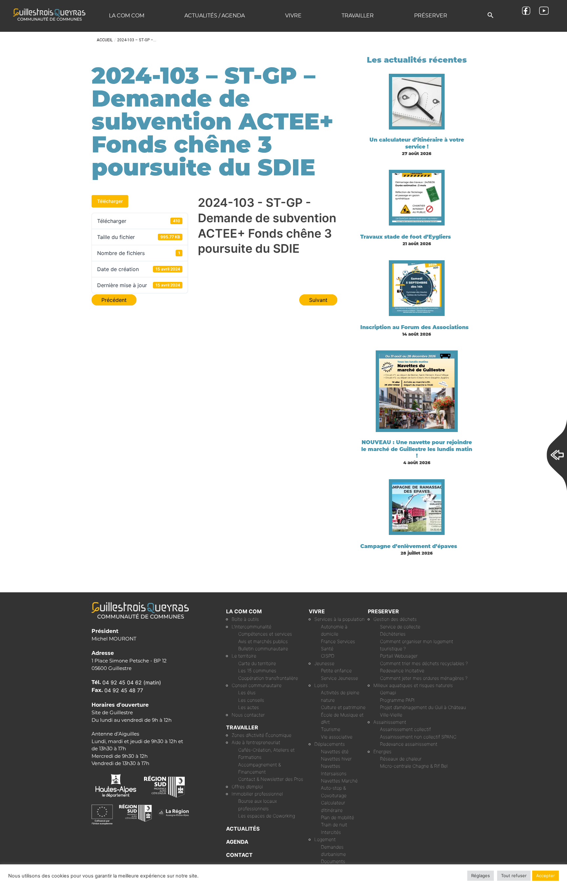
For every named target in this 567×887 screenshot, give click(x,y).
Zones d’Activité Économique (261, 735)
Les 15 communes (257, 670)
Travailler (358, 15)
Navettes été (334, 751)
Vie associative (336, 736)
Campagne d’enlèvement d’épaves (408, 546)
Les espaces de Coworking (266, 815)
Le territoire (244, 656)
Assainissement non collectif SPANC (418, 736)
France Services (338, 641)
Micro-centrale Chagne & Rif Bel (414, 766)
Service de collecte (400, 626)
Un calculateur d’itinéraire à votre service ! (416, 143)
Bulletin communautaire (263, 648)
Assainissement (389, 722)
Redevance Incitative (402, 670)
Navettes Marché (339, 780)
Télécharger (110, 201)
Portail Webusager (399, 656)
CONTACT (239, 855)
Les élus (247, 692)
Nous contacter (248, 715)
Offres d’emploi (247, 786)
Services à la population (339, 619)
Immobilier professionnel (257, 794)
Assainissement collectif (405, 729)
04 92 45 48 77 (123, 690)
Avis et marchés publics (263, 641)
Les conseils (251, 700)
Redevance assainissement (408, 744)
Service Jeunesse (339, 678)
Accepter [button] (545, 875)
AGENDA (237, 841)
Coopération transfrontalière (268, 678)
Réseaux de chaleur (401, 758)
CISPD (327, 656)
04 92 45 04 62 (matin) (131, 682)
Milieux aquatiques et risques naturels (413, 685)
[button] (490, 15)
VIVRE (317, 611)
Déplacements (329, 744)
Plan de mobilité (337, 817)
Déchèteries (393, 634)
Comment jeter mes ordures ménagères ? (424, 678)
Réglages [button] (480, 875)
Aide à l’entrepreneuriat (256, 742)
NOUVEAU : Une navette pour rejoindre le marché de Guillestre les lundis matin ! (416, 449)
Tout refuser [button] (514, 875)
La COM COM (126, 15)
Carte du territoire (257, 663)
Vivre (293, 15)
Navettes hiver (336, 758)
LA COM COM (244, 611)
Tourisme (330, 729)
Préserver (430, 15)
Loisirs (321, 685)
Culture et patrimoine (343, 707)
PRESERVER (383, 611)
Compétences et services (265, 634)
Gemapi (388, 692)
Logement (325, 839)
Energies (382, 751)
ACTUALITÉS (243, 828)
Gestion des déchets (395, 619)
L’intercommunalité (251, 626)
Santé (327, 648)
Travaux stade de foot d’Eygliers (405, 237)
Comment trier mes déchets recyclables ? (424, 663)
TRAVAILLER (242, 727)
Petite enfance (336, 670)
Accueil (105, 40)
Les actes (248, 707)
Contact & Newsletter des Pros (270, 779)
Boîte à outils (245, 619)
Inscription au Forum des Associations (414, 327)
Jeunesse (324, 663)
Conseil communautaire (257, 685)
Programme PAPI (397, 700)
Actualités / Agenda (214, 15)
